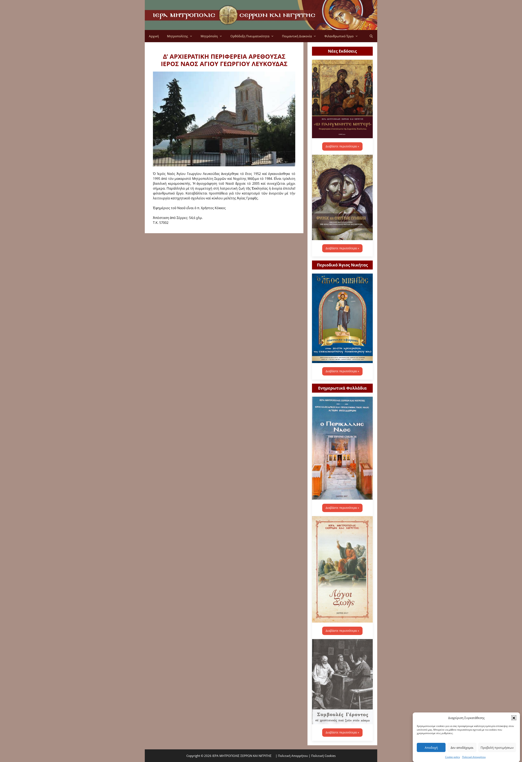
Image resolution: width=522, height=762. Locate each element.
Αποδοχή (431, 747)
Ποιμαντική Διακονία (297, 36)
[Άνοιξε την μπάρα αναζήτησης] (371, 36)
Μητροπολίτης (177, 36)
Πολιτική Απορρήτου (474, 757)
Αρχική (154, 36)
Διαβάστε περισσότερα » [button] (342, 146)
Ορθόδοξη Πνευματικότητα (249, 36)
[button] (514, 718)
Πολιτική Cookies (323, 756)
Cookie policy (452, 757)
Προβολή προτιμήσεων (497, 747)
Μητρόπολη (209, 36)
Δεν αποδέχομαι (462, 747)
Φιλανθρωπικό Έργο (339, 36)
